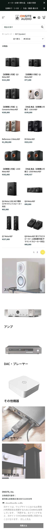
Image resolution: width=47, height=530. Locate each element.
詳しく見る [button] (26, 519)
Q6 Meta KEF (30, 201)
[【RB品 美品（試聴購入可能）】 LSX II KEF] (35, 93)
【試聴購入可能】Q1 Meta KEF (33, 75)
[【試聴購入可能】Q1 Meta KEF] (35, 61)
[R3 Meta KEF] (35, 126)
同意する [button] (23, 526)
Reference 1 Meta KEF (11, 139)
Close (44, 2)
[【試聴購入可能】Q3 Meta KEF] (12, 61)
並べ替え (16, 39)
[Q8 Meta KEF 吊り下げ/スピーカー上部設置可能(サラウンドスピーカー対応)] (35, 223)
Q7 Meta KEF (7, 236)
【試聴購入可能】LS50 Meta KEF (11, 170)
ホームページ (7, 34)
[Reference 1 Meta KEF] (12, 126)
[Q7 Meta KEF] (12, 223)
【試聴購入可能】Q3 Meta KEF (10, 75)
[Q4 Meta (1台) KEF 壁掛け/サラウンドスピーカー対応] (12, 188)
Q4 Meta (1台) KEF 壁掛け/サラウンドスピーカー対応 (12, 204)
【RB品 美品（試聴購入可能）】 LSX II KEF (35, 108)
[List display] (44, 46)
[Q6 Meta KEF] (35, 188)
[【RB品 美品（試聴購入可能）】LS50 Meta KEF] (35, 155)
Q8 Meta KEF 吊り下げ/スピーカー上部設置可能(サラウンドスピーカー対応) (35, 239)
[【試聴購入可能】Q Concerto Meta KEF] (12, 93)
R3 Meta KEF (30, 139)
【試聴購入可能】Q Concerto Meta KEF (10, 108)
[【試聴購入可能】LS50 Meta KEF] (12, 155)
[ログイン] (39, 18)
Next (42, 252)
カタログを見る (3, 18)
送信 (42, 27)
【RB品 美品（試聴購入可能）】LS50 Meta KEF (35, 170)
